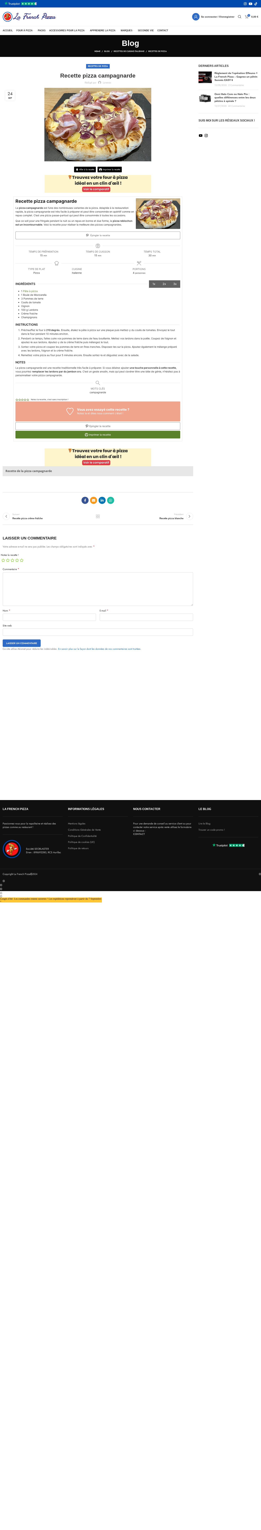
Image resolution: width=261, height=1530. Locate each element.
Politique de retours (78, 848)
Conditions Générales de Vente (84, 830)
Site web (7, 625)
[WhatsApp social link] (110, 500)
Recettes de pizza (157, 51)
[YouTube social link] (250, 3)
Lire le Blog (204, 823)
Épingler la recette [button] (100, 235)
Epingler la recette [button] (99, 426)
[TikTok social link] (255, 3)
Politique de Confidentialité (82, 836)
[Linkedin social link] (102, 500)
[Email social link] (93, 500)
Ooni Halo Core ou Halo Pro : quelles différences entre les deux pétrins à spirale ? (235, 97)
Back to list (97, 516)
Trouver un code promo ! (212, 830)
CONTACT (139, 834)
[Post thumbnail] (205, 79)
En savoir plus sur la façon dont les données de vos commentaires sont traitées (99, 649)
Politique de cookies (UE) (81, 842)
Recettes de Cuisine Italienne (129, 51)
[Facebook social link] (85, 500)
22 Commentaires (236, 106)
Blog (107, 51)
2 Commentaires (236, 85)
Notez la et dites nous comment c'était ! (100, 413)
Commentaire (11, 569)
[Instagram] (206, 137)
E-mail (104, 611)
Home (97, 51)
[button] (16, 399)
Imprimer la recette (111, 169)
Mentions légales (76, 823)
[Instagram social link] (245, 3)
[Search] (239, 16)
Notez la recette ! (10, 555)
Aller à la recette (86, 169)
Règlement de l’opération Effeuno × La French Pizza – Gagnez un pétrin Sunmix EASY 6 (235, 76)
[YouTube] (201, 137)
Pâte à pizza (30, 291)
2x (164, 284)
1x (154, 284)
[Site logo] (29, 16)
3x (175, 284)
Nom (6, 611)
